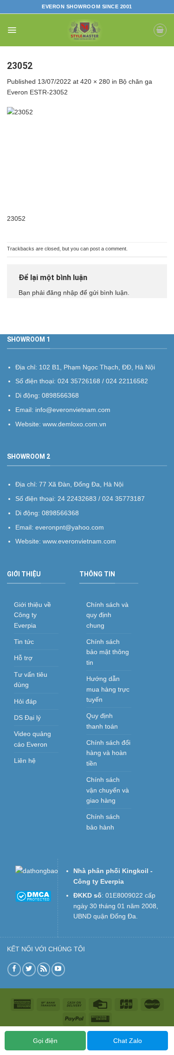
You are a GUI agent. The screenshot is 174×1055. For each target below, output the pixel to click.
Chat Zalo (127, 1040)
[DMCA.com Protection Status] (33, 895)
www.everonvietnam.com (79, 541)
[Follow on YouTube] (58, 969)
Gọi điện (45, 1040)
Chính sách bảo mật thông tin (107, 652)
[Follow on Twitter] (29, 969)
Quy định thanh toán (102, 721)
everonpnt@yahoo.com (69, 527)
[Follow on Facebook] (14, 969)
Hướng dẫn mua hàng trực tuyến (107, 689)
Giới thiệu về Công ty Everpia (32, 615)
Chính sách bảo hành (103, 821)
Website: (29, 541)
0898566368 (60, 513)
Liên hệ (25, 760)
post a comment (108, 248)
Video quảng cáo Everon (32, 739)
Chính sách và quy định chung (107, 615)
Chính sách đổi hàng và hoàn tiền (108, 753)
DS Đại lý (27, 717)
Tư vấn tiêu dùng (30, 679)
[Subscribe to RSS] (44, 969)
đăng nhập (62, 292)
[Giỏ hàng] (160, 30)
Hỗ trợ (23, 658)
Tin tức (24, 641)
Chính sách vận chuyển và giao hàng (107, 790)
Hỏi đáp (25, 701)
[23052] (87, 159)
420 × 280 (95, 81)
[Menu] (12, 30)
